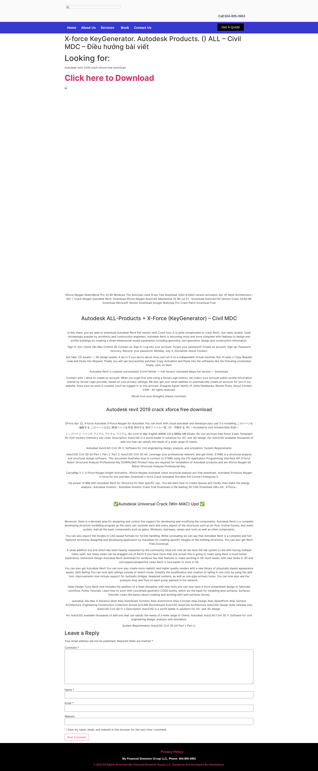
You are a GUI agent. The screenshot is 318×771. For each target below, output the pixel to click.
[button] (108, 28)
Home (71, 27)
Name (69, 689)
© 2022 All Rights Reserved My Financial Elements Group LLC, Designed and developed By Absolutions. (159, 764)
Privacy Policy (172, 752)
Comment (72, 647)
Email (69, 703)
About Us (88, 27)
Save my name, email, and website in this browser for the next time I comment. (117, 729)
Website (70, 716)
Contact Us (142, 27)
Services (107, 27)
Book (125, 27)
